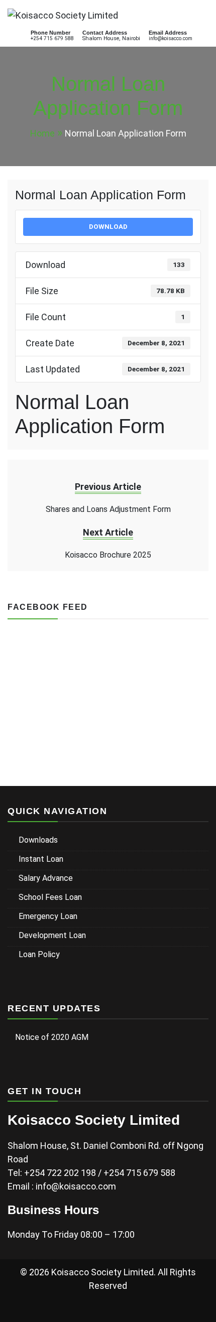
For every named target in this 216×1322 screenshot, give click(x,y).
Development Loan (52, 935)
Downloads (38, 840)
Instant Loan (41, 859)
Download (108, 226)
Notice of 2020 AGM (51, 1037)
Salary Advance (46, 878)
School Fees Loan (50, 897)
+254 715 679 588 (52, 38)
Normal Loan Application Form (100, 195)
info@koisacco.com (170, 38)
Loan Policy (39, 954)
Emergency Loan (48, 916)
